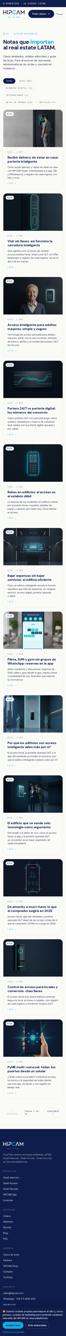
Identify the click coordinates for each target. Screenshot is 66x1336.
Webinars (8, 1221)
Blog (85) (26, 81)
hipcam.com (9, 1304)
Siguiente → (53, 1112)
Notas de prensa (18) (19, 102)
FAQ (5, 1238)
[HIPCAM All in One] (14, 14)
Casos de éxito (11, 1254)
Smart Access (10, 1183)
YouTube (8, 1277)
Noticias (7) (48, 102)
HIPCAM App (10, 1194)
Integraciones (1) (17, 95)
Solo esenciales (37, 1325)
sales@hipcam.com (13, 1293)
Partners (7, 1260)
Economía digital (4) (19, 88)
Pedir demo (39, 13)
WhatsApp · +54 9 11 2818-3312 (19, 1298)
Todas (9, 81)
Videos (7, 1216)
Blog (5, 1233)
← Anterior (12, 1112)
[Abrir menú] (59, 13)
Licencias (8, 1200)
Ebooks (7, 1227)
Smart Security (10, 1188)
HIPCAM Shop (10, 1266)
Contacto (8, 1271)
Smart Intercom (11, 1177)
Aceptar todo (13, 1325)
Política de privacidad (13, 1332)
